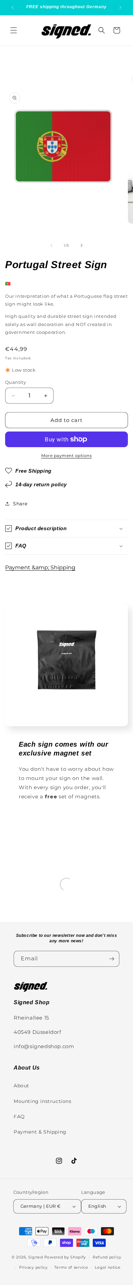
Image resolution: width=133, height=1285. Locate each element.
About (21, 1086)
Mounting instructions (43, 1101)
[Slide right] (81, 245)
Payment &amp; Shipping (40, 567)
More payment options (66, 455)
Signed (35, 1256)
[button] (13, 30)
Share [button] (20, 504)
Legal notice (107, 1267)
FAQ (19, 1116)
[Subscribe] (111, 959)
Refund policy (107, 1257)
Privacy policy (33, 1267)
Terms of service (71, 1267)
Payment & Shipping (40, 1132)
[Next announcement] (120, 7)
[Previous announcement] (12, 7)
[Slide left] (51, 245)
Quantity (15, 382)
